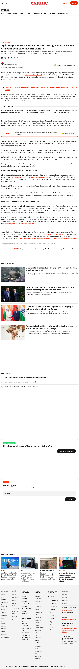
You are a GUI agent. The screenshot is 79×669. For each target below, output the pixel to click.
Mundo (5, 9)
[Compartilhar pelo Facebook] (5, 58)
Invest (3, 631)
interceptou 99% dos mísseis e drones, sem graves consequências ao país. (49, 238)
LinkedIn (64, 597)
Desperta (52, 609)
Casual (14, 594)
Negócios (4, 635)
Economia (4, 615)
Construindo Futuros (38, 613)
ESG (2, 619)
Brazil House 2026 (38, 602)
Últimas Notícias (3, 598)
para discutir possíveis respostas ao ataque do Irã (30, 177)
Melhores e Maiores (38, 647)
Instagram (65, 600)
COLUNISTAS (5, 638)
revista (52, 596)
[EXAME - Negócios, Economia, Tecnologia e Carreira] (39, 3)
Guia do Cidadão (24, 597)
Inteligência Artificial (4, 627)
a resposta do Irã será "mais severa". (21, 224)
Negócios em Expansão (38, 657)
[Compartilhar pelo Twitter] (14, 58)
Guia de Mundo (6, 14)
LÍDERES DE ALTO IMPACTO (4, 604)
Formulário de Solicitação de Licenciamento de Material (69, 630)
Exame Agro (14, 604)
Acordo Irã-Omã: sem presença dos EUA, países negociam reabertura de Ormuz (12, 112)
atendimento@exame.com (69, 619)
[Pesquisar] (6, 3)
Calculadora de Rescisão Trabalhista (26, 623)
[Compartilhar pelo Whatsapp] (2, 58)
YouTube (64, 594)
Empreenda (53, 625)
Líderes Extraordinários (39, 626)
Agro (51, 622)
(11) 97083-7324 (69, 639)
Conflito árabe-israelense (37, 244)
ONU (20, 244)
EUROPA (15, 14)
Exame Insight (3, 622)
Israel (25, 244)
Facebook (64, 603)
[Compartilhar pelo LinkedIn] (8, 58)
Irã (55, 244)
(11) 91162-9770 (69, 612)
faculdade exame (53, 592)
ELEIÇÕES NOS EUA (62, 14)
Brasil (3, 609)
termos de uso (18, 666)
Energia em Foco (40, 617)
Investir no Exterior (38, 621)
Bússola (37, 609)
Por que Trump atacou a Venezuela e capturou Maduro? (21, 386)
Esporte (14, 600)
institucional (9, 666)
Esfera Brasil (51, 570)
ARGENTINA (51, 14)
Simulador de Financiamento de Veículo (26, 637)
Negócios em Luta (38, 631)
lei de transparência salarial (57, 666)
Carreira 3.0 (53, 606)
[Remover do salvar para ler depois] (21, 58)
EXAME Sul (38, 606)
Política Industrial (38, 636)
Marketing (15, 597)
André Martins (7, 63)
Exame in (53, 603)
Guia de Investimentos (26, 607)
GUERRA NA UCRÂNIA (26, 14)
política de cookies (28, 666)
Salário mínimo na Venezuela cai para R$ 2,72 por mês (20, 382)
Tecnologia (15, 608)
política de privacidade (41, 666)
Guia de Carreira (24, 612)
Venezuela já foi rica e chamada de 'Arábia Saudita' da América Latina (25, 377)
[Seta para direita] (75, 13)
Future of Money (15, 612)
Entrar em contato (67, 610)
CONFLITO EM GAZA (40, 14)
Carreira (3, 612)
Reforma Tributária (38, 597)
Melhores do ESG (38, 652)
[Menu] (2, 3)
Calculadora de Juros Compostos (26, 630)
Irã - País (50, 244)
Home (2, 42)
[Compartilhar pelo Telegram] (11, 58)
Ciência (14, 616)
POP (13, 619)
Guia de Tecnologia (25, 602)
